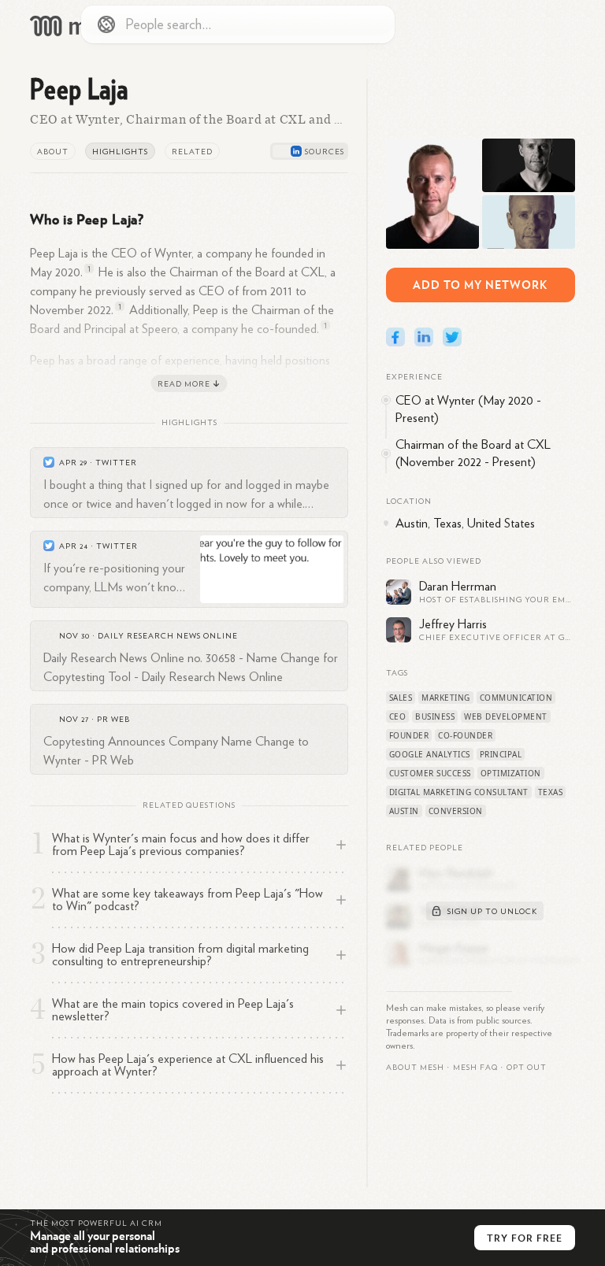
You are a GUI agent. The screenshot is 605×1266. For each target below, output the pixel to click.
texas (550, 792)
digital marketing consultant (459, 792)
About (53, 152)
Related (192, 152)
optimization (511, 773)
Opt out (527, 1068)
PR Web (113, 720)
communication (516, 697)
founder (409, 735)
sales (401, 697)
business (435, 716)
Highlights (120, 152)
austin (404, 810)
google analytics (429, 754)
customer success (430, 773)
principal (501, 754)
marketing (445, 697)
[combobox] (238, 24)
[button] (475, 1067)
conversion (456, 810)
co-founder (465, 735)
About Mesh (415, 1068)
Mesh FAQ (475, 1068)
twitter (116, 463)
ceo (397, 716)
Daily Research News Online (168, 636)
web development (505, 716)
